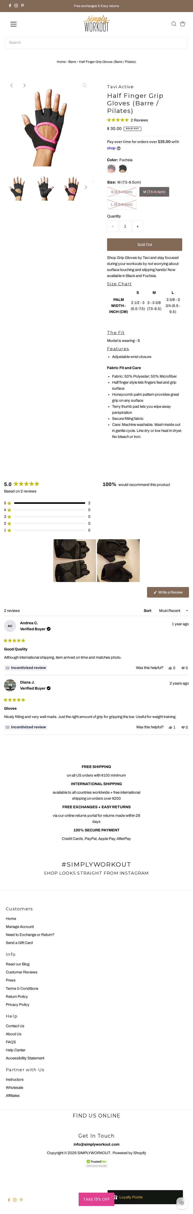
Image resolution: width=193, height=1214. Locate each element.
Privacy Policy (17, 1005)
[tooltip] (25, 668)
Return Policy (17, 997)
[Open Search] (174, 24)
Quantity (114, 216)
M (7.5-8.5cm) (154, 192)
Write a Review (173, 594)
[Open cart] (182, 24)
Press (11, 980)
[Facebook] (10, 6)
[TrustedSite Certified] (96, 1163)
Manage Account (20, 927)
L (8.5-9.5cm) (122, 204)
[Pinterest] (22, 6)
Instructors (15, 1079)
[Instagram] (16, 6)
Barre (72, 62)
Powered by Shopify (129, 1153)
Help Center (15, 1050)
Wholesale (14, 1088)
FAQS (11, 1042)
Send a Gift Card (19, 943)
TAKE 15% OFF (96, 1199)
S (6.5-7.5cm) (121, 192)
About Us (13, 1034)
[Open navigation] (28, 24)
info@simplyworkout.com (96, 1144)
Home (61, 62)
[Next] (24, 85)
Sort (148, 611)
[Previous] (12, 85)
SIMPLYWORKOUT (93, 1153)
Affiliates (13, 1096)
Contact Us (15, 1026)
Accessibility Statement (25, 1058)
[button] (127, 120)
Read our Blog (17, 964)
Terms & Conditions (22, 988)
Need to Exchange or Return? (30, 935)
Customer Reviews (21, 972)
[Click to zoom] (84, 85)
